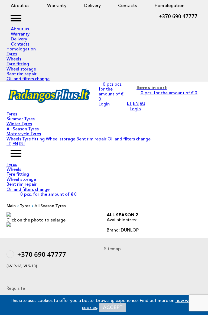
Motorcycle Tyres (23, 133)
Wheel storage (21, 69)
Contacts (127, 5)
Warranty (56, 5)
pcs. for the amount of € (48, 194)
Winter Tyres (19, 123)
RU (142, 103)
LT (129, 103)
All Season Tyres (22, 128)
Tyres (11, 53)
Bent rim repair (21, 73)
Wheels (13, 59)
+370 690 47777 (178, 16)
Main (11, 205)
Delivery (92, 5)
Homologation (169, 5)
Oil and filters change (28, 78)
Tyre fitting (17, 63)
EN (136, 103)
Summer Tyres (20, 118)
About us (19, 5)
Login (135, 108)
